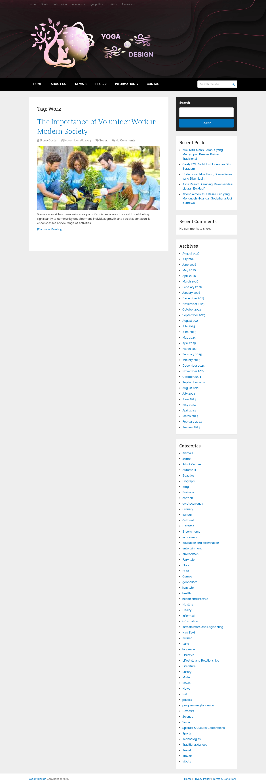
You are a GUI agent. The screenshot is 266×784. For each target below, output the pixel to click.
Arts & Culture (191, 464)
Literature (189, 666)
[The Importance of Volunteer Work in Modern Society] (98, 178)
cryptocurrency (192, 503)
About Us (58, 84)
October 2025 (191, 309)
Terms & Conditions (225, 778)
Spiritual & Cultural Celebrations (203, 728)
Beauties (188, 475)
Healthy (187, 604)
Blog (99, 84)
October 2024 (191, 377)
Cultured (188, 520)
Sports (44, 4)
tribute (186, 761)
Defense (188, 526)
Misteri (186, 677)
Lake (185, 643)
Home (32, 4)
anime (186, 458)
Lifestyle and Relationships (200, 660)
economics (78, 4)
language (188, 649)
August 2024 (191, 388)
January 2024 (191, 427)
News (79, 84)
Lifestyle (188, 655)
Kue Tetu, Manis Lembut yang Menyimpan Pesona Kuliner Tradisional (202, 154)
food (185, 571)
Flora (185, 565)
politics (113, 4)
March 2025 (190, 348)
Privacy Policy (202, 778)
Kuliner (187, 638)
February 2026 (192, 287)
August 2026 (191, 253)
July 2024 (188, 393)
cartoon (187, 498)
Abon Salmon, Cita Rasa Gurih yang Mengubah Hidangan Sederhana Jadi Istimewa (207, 198)
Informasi (188, 615)
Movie (186, 683)
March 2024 (190, 416)
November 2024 (193, 371)
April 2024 (189, 410)
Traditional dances (194, 744)
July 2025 (188, 326)
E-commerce (191, 531)
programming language (198, 705)
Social (103, 140)
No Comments (125, 140)
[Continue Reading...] (50, 229)
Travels (187, 756)
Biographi (188, 481)
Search (233, 84)
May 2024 (189, 405)
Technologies (191, 739)
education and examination (200, 543)
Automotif (189, 470)
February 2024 (192, 421)
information (60, 4)
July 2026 (188, 259)
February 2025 (192, 354)
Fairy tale (188, 559)
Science (187, 716)
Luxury (186, 671)
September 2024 (194, 382)
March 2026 (190, 281)
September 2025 (193, 315)
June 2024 (189, 399)
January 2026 (191, 292)
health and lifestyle (195, 599)
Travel (186, 750)
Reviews (127, 4)
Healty (186, 610)
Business (188, 492)
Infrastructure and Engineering (202, 627)
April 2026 (189, 276)
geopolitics (96, 4)
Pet (184, 694)
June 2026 (189, 264)
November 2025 (193, 304)
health (186, 593)
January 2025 (191, 360)
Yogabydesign (37, 778)
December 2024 (193, 365)
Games (187, 576)
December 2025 (193, 298)
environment (191, 554)
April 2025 (189, 343)
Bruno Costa (48, 140)
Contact (154, 84)
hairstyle (188, 587)
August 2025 (190, 320)
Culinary (187, 509)
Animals (187, 453)
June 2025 (189, 332)
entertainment (192, 548)
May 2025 (189, 337)
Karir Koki (188, 632)
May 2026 (189, 270)
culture (187, 515)
